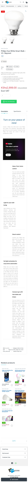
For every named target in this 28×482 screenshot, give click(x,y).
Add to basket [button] (11, 385)
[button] (25, 11)
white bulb (7, 351)
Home (2, 6)
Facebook (10, 66)
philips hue (18, 349)
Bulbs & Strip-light (4, 48)
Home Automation (10, 6)
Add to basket (15, 479)
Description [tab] (4, 111)
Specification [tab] (17, 111)
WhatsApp (10, 69)
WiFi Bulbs (24, 368)
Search (20, 2)
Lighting (19, 6)
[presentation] (26, 441)
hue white (13, 349)
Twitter (17, 66)
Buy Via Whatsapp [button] (10, 101)
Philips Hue (19, 351)
